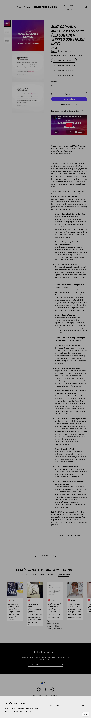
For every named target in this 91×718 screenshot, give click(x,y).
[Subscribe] (82, 705)
